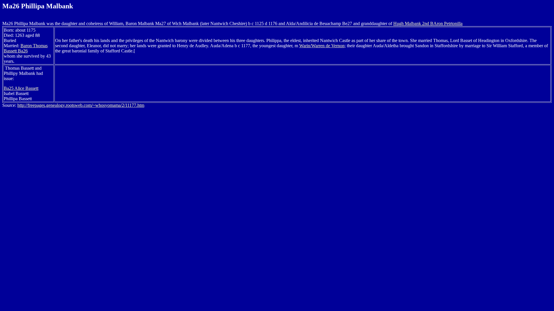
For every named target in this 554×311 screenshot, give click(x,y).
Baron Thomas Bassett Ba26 (26, 48)
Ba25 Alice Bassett (21, 88)
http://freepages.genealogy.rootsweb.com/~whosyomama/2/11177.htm (80, 105)
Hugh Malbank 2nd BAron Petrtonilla (428, 23)
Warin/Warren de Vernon (322, 45)
